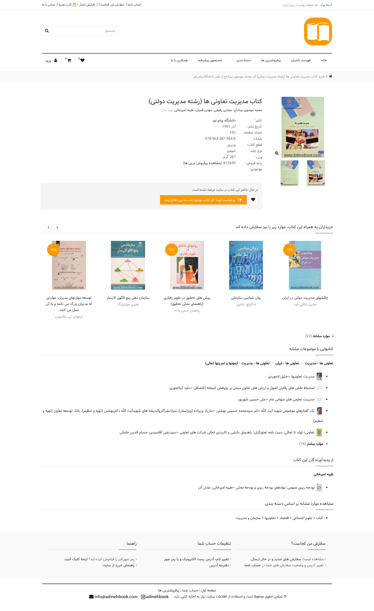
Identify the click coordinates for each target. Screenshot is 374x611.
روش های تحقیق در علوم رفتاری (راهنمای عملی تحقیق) (187, 301)
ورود (48, 61)
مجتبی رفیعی (223, 110)
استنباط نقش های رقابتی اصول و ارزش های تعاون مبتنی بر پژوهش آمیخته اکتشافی (254, 388)
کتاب (319, 518)
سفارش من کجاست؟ (111, 4)
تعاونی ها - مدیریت (319, 363)
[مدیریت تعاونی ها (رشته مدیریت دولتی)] (276, 153)
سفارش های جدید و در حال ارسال (276, 559)
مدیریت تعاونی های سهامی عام (292, 399)
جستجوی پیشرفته (210, 60)
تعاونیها (270, 518)
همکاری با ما (179, 60)
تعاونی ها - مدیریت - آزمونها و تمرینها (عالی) (237, 363)
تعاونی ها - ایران (287, 363)
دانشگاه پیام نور (224, 120)
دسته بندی (243, 60)
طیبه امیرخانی (184, 110)
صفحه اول (208, 590)
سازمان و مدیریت (248, 518)
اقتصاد (284, 518)
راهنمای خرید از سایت (119, 565)
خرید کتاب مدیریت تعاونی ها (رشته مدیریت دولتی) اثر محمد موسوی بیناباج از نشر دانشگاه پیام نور (259, 76)
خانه (324, 60)
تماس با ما (48, 4)
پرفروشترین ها (271, 60)
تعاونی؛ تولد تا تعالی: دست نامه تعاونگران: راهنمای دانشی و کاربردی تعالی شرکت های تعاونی (247, 432)
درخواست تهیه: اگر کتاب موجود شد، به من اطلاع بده (200, 200)
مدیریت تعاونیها (303, 376)
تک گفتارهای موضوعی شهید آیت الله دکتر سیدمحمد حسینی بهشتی (265, 411)
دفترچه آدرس (219, 565)
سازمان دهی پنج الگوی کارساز (128, 298)
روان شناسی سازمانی (246, 298)
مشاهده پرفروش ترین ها (202, 163)
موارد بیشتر (315, 444)
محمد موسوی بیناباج (248, 110)
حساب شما (134, 4)
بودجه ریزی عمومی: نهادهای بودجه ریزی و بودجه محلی (275, 487)
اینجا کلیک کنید (76, 559)
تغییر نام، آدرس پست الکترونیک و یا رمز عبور (196, 559)
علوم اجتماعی (302, 518)
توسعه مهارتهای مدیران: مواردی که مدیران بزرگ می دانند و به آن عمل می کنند (69, 304)
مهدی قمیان (204, 110)
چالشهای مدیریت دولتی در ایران (305, 298)
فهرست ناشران (301, 60)
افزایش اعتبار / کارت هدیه (77, 5)
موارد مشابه (321, 336)
